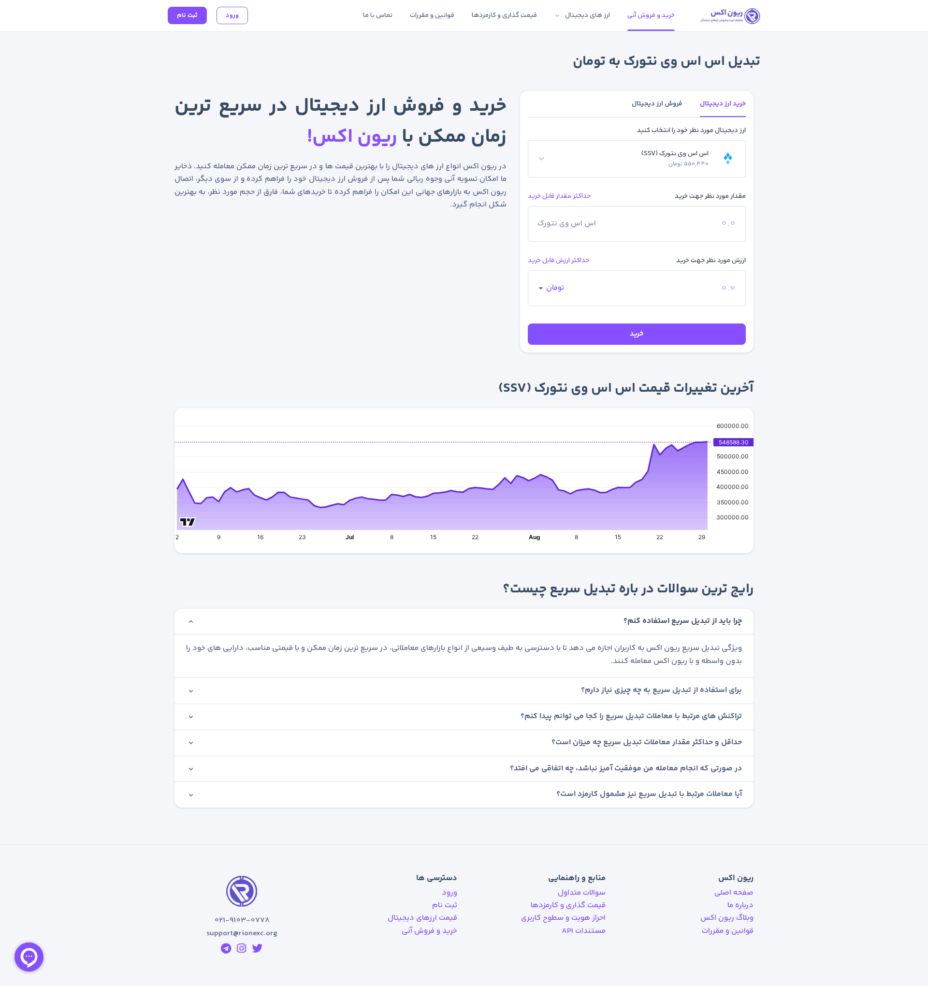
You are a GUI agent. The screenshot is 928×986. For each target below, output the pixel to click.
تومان (555, 288)
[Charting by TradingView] (187, 520)
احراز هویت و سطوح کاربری (563, 918)
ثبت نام (187, 15)
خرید (637, 333)
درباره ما (740, 905)
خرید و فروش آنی (429, 931)
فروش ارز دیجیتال (657, 104)
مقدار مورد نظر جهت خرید (710, 196)
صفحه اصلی (734, 893)
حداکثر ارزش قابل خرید (558, 260)
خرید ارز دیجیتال (723, 104)
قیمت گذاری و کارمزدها (568, 905)
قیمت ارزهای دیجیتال (422, 918)
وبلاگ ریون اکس (727, 918)
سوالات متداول (582, 893)
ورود (232, 15)
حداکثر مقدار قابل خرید (559, 196)
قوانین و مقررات (728, 931)
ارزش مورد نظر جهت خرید (711, 260)
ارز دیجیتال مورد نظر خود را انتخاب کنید (691, 130)
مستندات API (584, 931)
